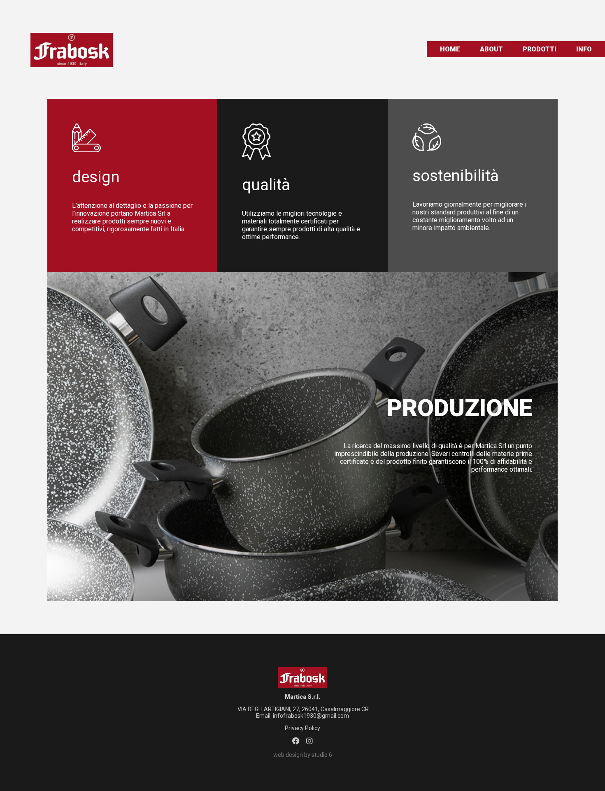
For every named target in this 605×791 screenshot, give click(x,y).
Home (450, 49)
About (491, 49)
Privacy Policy (302, 728)
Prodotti (539, 49)
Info (584, 49)
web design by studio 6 (302, 754)
